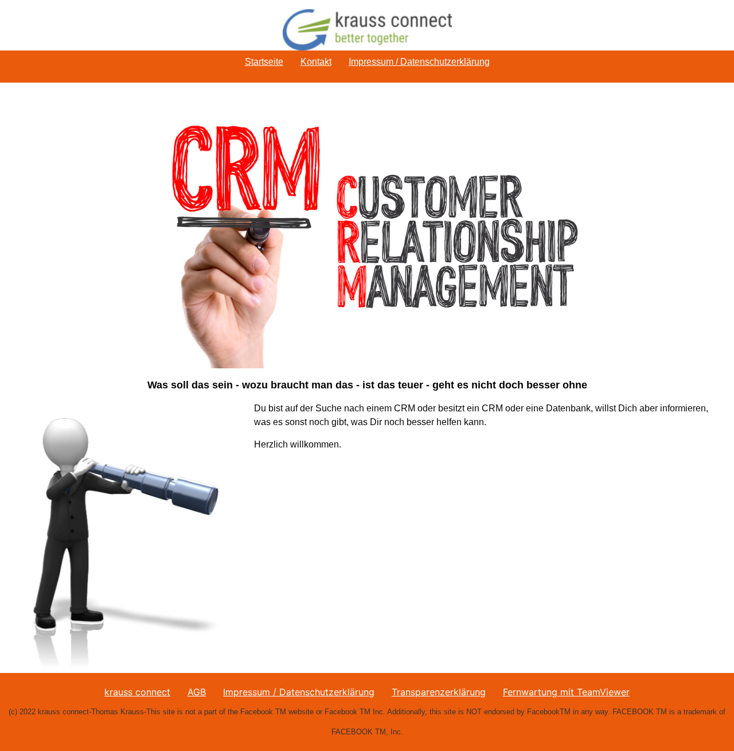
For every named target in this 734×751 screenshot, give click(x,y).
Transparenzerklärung (439, 692)
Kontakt (315, 62)
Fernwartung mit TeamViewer (566, 692)
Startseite (264, 62)
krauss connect (137, 692)
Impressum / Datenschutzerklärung (419, 62)
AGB (197, 692)
